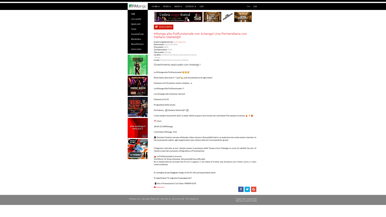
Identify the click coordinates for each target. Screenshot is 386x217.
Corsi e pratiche (136, 19)
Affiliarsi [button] (166, 6)
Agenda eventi (136, 24)
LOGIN (255, 6)
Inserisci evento (136, 49)
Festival (133, 29)
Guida (201, 6)
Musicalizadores (136, 39)
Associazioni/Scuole (137, 34)
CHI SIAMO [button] (155, 6)
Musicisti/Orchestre (137, 44)
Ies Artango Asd (179, 42)
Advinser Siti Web (251, 201)
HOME (133, 14)
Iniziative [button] (177, 6)
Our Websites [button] (190, 6)
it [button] (247, 6)
